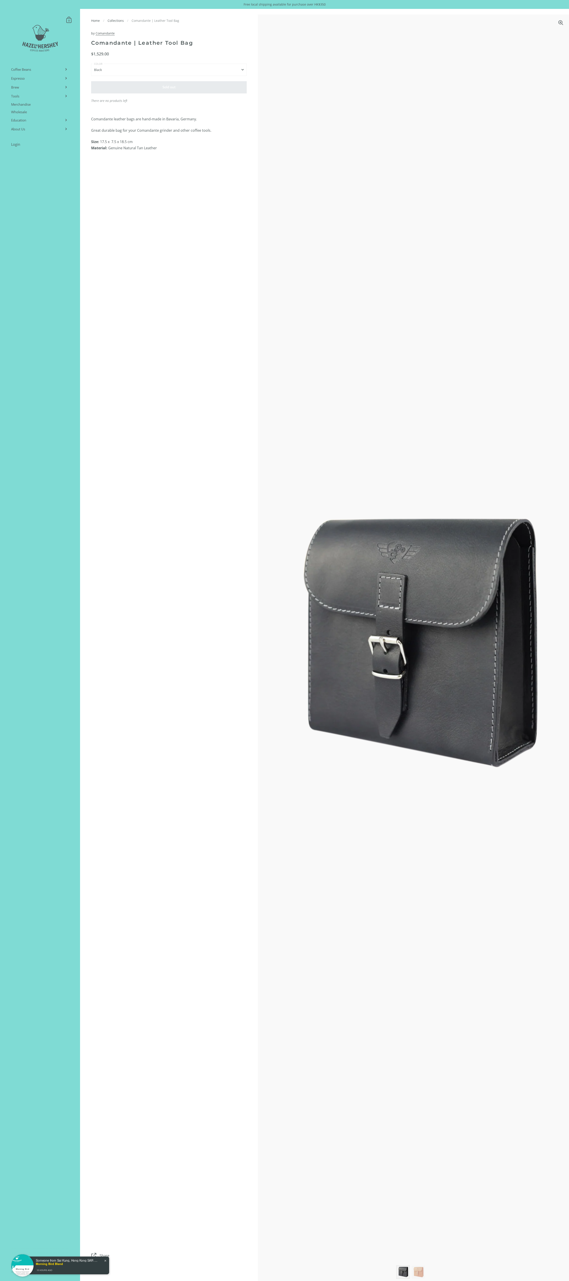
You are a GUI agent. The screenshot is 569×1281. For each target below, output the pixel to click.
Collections (116, 20)
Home (95, 20)
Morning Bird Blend (49, 1264)
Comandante (105, 33)
